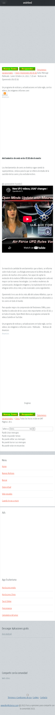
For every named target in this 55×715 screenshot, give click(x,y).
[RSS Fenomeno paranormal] (28, 695)
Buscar (4, 480)
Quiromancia (7, 608)
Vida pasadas (7, 494)
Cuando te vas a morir (10, 501)
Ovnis (17, 73)
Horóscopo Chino (9, 595)
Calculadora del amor (10, 615)
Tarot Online (6, 601)
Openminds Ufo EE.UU (28, 73)
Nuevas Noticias (8, 473)
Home (4, 466)
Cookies (36, 698)
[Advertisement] (27, 35)
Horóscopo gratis (9, 588)
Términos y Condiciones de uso (20, 698)
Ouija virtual (6, 487)
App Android (7, 634)
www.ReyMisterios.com (10, 705)
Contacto (43, 698)
